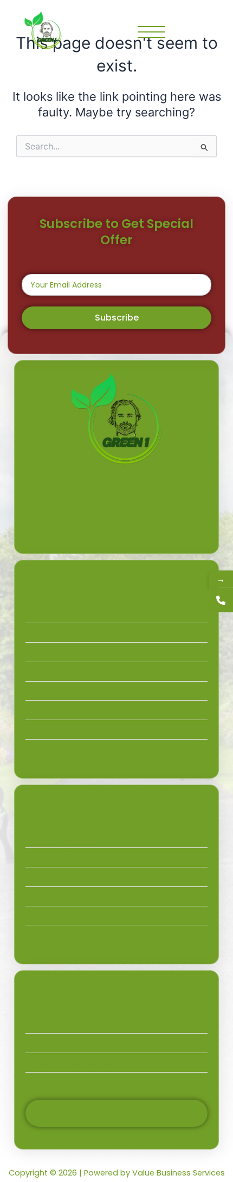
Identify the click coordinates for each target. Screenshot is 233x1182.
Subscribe (117, 317)
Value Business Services (178, 1172)
